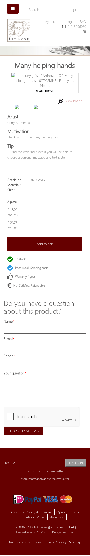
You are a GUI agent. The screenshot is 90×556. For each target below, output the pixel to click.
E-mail (8, 338)
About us (17, 512)
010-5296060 (77, 26)
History (29, 517)
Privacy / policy (56, 542)
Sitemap (75, 542)
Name (8, 321)
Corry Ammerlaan (40, 512)
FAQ (83, 21)
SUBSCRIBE (76, 463)
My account (53, 21)
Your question (14, 373)
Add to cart (45, 244)
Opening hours (67, 512)
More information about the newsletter (45, 478)
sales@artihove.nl (53, 527)
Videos (42, 517)
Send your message (23, 431)
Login (70, 21)
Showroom (58, 517)
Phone (9, 356)
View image (73, 101)
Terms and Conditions (25, 542)
